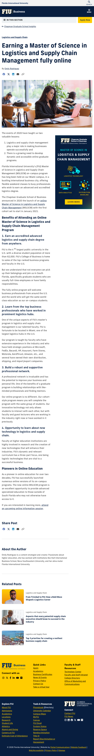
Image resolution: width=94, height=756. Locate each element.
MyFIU (36, 717)
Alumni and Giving (10, 729)
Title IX (36, 736)
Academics (38, 671)
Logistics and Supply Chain (15, 37)
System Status (39, 726)
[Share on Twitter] (9, 74)
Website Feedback (78, 747)
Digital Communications (60, 747)
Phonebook (38, 707)
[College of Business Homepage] (13, 11)
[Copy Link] (23, 74)
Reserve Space (40, 729)
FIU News (69, 716)
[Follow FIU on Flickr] (82, 720)
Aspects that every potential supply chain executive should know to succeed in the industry (46, 619)
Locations (6, 717)
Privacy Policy (39, 680)
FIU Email (37, 723)
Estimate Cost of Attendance (15, 736)
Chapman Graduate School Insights (20, 26)
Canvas (36, 720)
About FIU (6, 707)
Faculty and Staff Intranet (76, 675)
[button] (89, 11)
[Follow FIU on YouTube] (79, 720)
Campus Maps (39, 714)
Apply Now (85, 20)
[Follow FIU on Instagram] (66, 720)
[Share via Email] (18, 74)
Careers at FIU (8, 732)
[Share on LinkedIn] (13, 74)
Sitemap (61, 750)
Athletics (6, 726)
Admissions (7, 710)
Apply (35, 668)
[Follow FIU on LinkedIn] (69, 720)
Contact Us (38, 684)
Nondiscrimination (41, 732)
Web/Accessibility (36, 750)
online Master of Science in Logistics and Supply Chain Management (24, 204)
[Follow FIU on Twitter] (75, 720)
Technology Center (73, 671)
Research (6, 720)
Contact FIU (70, 713)
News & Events (40, 677)
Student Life (7, 723)
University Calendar (42, 710)
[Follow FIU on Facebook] (72, 720)
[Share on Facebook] (4, 74)
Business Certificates (42, 674)
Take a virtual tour (41, 687)
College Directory (72, 678)
